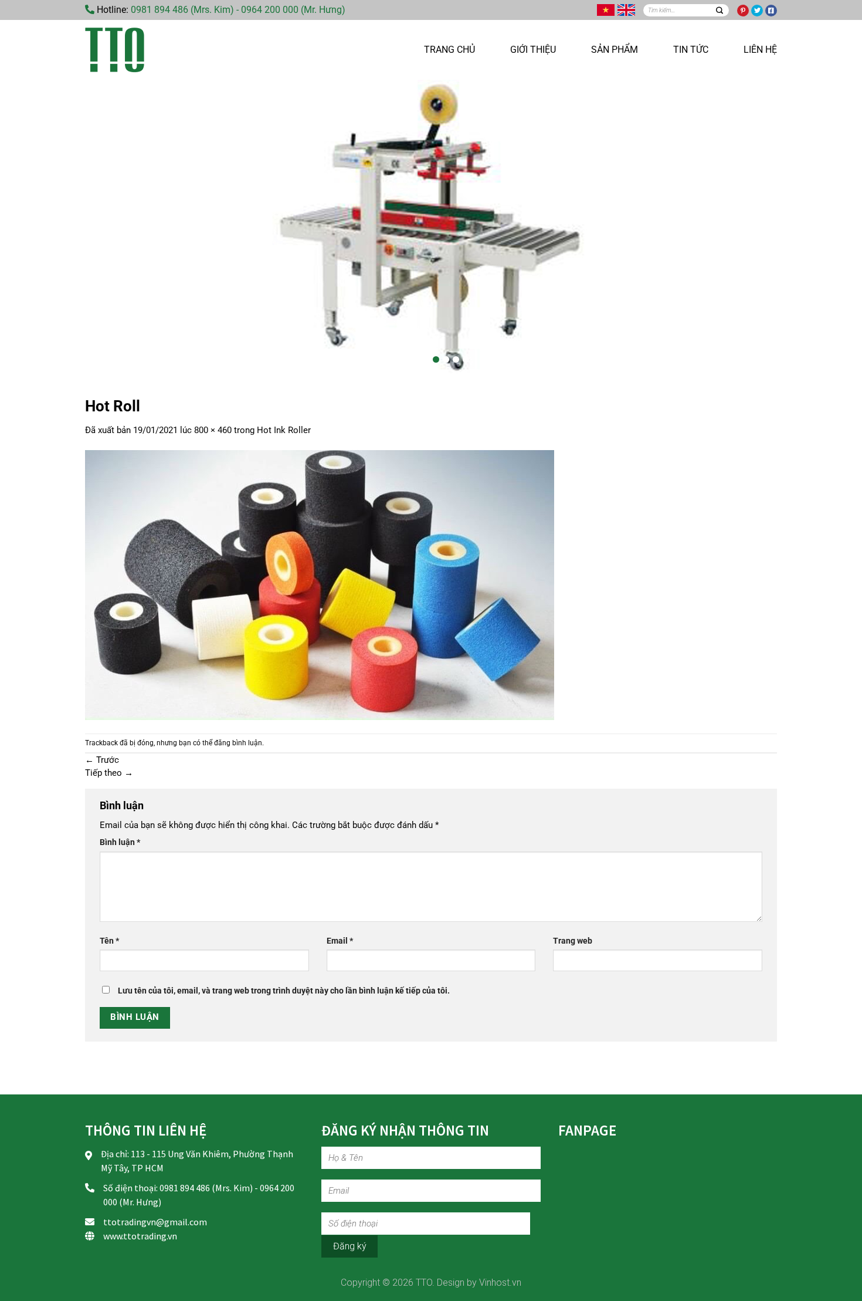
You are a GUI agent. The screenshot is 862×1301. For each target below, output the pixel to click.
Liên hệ (760, 49)
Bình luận (120, 842)
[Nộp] (719, 10)
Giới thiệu (533, 49)
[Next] (753, 226)
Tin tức (690, 49)
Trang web (572, 940)
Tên (109, 940)
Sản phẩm (614, 49)
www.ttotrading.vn (140, 1236)
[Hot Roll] (319, 584)
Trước (102, 760)
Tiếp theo (109, 773)
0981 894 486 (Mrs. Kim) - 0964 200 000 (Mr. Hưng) (238, 9)
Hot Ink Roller (284, 430)
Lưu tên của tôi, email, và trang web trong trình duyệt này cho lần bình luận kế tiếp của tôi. (284, 990)
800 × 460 (213, 430)
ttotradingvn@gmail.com (155, 1222)
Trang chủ (449, 49)
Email (340, 940)
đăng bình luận (238, 743)
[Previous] (108, 226)
